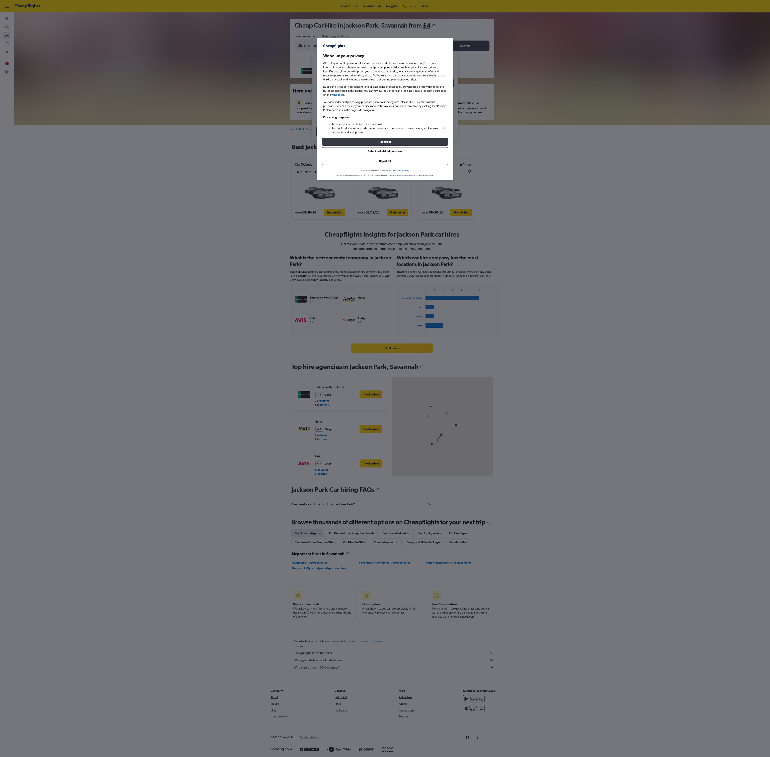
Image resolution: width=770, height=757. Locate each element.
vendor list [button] (337, 94)
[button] (385, 142)
